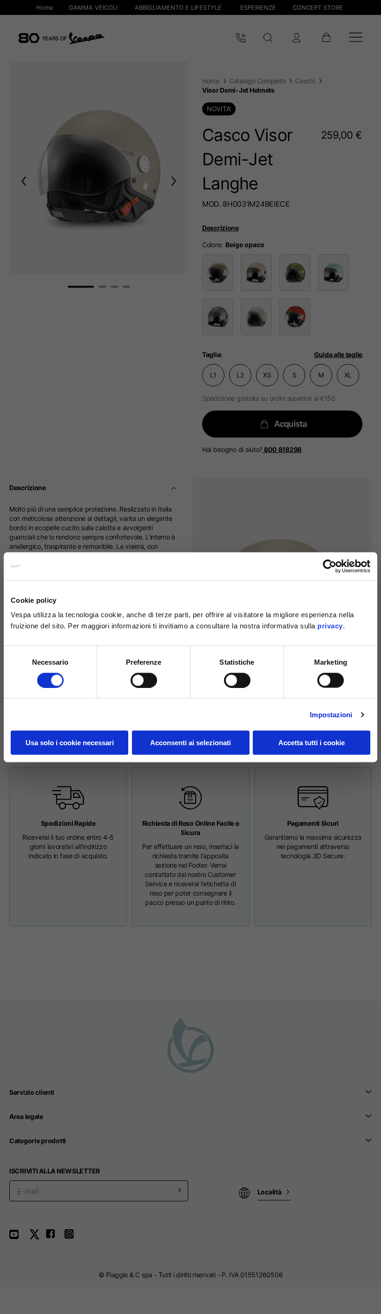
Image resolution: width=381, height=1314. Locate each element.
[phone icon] (241, 38)
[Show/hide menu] (355, 38)
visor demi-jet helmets (238, 90)
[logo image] (62, 38)
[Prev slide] (22, 181)
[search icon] (268, 38)
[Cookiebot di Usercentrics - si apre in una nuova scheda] (329, 566)
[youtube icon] (19, 1237)
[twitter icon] (37, 1237)
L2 (239, 375)
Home (210, 81)
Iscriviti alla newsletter (54, 1171)
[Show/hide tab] (175, 488)
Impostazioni (331, 714)
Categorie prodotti (37, 1141)
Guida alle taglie (338, 354)
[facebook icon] (55, 1237)
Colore (211, 245)
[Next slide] (175, 181)
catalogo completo (257, 81)
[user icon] (296, 38)
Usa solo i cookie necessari (70, 743)
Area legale (26, 1116)
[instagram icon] (72, 1237)
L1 (213, 375)
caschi (305, 81)
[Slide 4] (126, 287)
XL (348, 375)
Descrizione (220, 228)
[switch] (144, 680)
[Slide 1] (81, 287)
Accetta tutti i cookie (311, 743)
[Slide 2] (102, 287)
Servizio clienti (31, 1092)
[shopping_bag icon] (326, 38)
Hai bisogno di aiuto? (252, 449)
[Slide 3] (114, 287)
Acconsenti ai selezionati (190, 743)
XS (267, 375)
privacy (330, 626)
